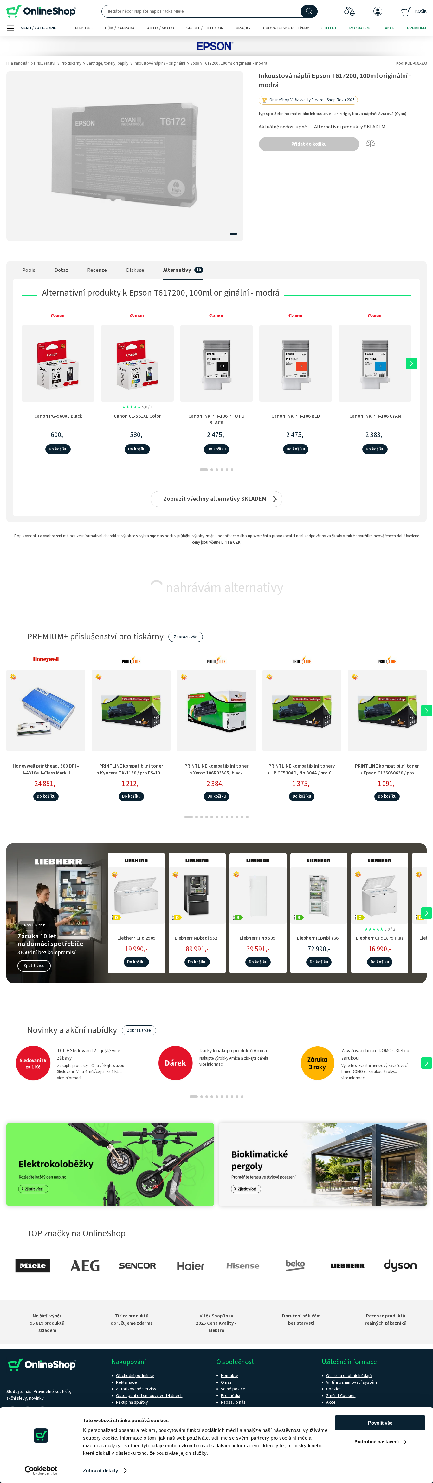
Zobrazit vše (185, 637)
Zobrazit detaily (100, 1470)
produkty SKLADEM (363, 127)
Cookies (334, 1389)
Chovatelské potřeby (286, 28)
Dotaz (61, 270)
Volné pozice (233, 1389)
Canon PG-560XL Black (58, 416)
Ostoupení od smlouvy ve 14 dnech (149, 1396)
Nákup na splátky (132, 1402)
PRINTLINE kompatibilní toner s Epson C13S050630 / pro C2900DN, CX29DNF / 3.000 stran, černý (387, 776)
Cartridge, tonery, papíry (107, 63)
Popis (28, 270)
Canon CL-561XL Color (137, 416)
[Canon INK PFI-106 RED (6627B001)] (296, 363)
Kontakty (229, 1376)
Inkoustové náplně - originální (159, 63)
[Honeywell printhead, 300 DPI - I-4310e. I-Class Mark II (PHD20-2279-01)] (46, 710)
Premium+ (417, 28)
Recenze (97, 270)
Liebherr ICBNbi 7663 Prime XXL (319, 941)
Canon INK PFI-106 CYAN (375, 416)
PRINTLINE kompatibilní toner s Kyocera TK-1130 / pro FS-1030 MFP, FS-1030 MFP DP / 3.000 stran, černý (131, 776)
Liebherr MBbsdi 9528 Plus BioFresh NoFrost (197, 941)
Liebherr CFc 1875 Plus (380, 938)
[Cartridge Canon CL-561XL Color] (137, 363)
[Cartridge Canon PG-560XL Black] (58, 363)
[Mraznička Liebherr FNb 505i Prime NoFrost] (258, 894)
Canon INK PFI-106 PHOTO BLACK (216, 419)
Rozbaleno (360, 28)
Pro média (230, 1396)
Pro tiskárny (71, 63)
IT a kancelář (17, 63)
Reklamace (126, 1382)
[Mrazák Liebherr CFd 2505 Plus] (136, 894)
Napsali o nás (233, 1402)
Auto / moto (160, 28)
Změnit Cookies (341, 1396)
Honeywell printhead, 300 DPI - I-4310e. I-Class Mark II (46, 769)
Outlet (329, 28)
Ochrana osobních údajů (349, 1376)
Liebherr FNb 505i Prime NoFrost (258, 941)
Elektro (84, 28)
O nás (226, 1382)
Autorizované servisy (136, 1389)
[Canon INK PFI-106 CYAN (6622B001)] (375, 363)
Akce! (331, 1402)
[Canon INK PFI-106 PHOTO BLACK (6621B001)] (216, 363)
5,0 (137, 407)
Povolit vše (380, 1423)
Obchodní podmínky (135, 1376)
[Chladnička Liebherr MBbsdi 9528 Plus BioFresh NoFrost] (197, 894)
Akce (390, 28)
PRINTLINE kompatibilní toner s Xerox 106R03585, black (216, 769)
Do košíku (58, 449)
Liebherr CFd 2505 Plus (136, 941)
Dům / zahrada (120, 28)
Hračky (243, 28)
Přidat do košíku (309, 144)
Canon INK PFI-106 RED (295, 416)
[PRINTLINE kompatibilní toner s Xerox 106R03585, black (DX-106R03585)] (216, 710)
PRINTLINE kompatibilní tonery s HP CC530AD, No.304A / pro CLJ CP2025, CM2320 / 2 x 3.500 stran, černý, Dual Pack (302, 776)
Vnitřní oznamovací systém (351, 1382)
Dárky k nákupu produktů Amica (233, 1050)
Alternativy (177, 270)
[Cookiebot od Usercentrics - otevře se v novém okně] (41, 1470)
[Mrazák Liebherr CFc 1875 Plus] (380, 894)
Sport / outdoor (204, 28)
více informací (69, 1078)
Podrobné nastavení (376, 1441)
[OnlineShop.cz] (41, 11)
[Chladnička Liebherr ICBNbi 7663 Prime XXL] (319, 894)
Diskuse (135, 270)
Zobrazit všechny (215, 498)
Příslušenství (44, 63)
